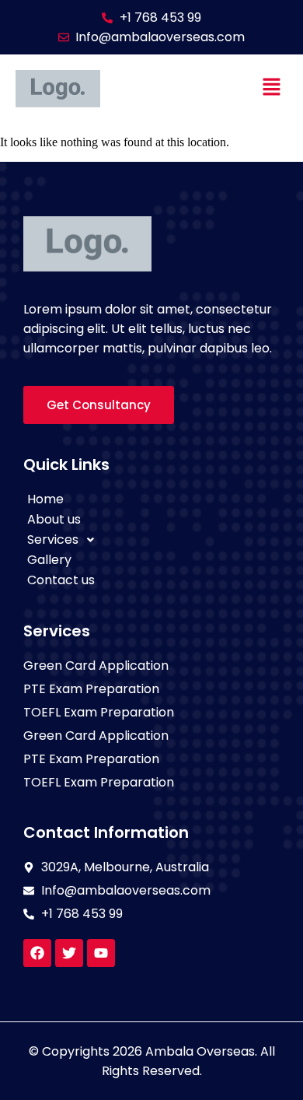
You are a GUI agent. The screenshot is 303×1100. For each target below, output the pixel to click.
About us (54, 519)
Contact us (61, 580)
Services (52, 539)
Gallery (49, 560)
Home (45, 499)
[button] (271, 89)
